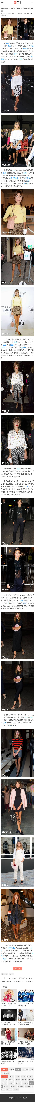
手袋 (3, 347)
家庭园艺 (13, 1086)
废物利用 (11, 1080)
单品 (9, 46)
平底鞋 (15, 178)
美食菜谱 (6, 1086)
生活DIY (30, 1080)
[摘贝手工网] (17, 2)
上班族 (25, 486)
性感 (4, 173)
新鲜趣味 (16, 1090)
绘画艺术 (27, 1086)
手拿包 (27, 178)
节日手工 (11, 1076)
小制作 (18, 1076)
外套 (9, 603)
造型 (20, 59)
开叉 (26, 717)
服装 (24, 603)
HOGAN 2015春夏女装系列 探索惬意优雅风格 (17, 982)
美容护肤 (11, 1070)
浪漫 (10, 725)
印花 (25, 173)
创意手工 (4, 1083)
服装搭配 (29, 13)
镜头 (15, 54)
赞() (18, 969)
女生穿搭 (4, 974)
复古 (4, 345)
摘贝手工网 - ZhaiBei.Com (15, 1098)
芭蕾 (10, 178)
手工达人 (25, 1083)
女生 (4, 958)
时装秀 (25, 48)
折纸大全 (29, 1076)
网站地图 (25, 1098)
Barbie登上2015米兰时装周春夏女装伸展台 (19, 978)
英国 (7, 43)
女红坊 (18, 1080)
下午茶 (25, 183)
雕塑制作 (24, 1080)
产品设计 (9, 1090)
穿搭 (11, 974)
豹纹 (11, 345)
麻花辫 (23, 347)
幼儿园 (23, 1076)
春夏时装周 (11, 948)
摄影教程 (20, 1086)
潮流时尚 (25, 1070)
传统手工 (18, 1083)
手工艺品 (11, 1083)
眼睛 (15, 342)
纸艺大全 (4, 1080)
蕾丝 (4, 722)
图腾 (18, 468)
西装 (21, 600)
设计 (32, 717)
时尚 (32, 46)
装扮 (27, 181)
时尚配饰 (6, 1073)
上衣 (13, 170)
